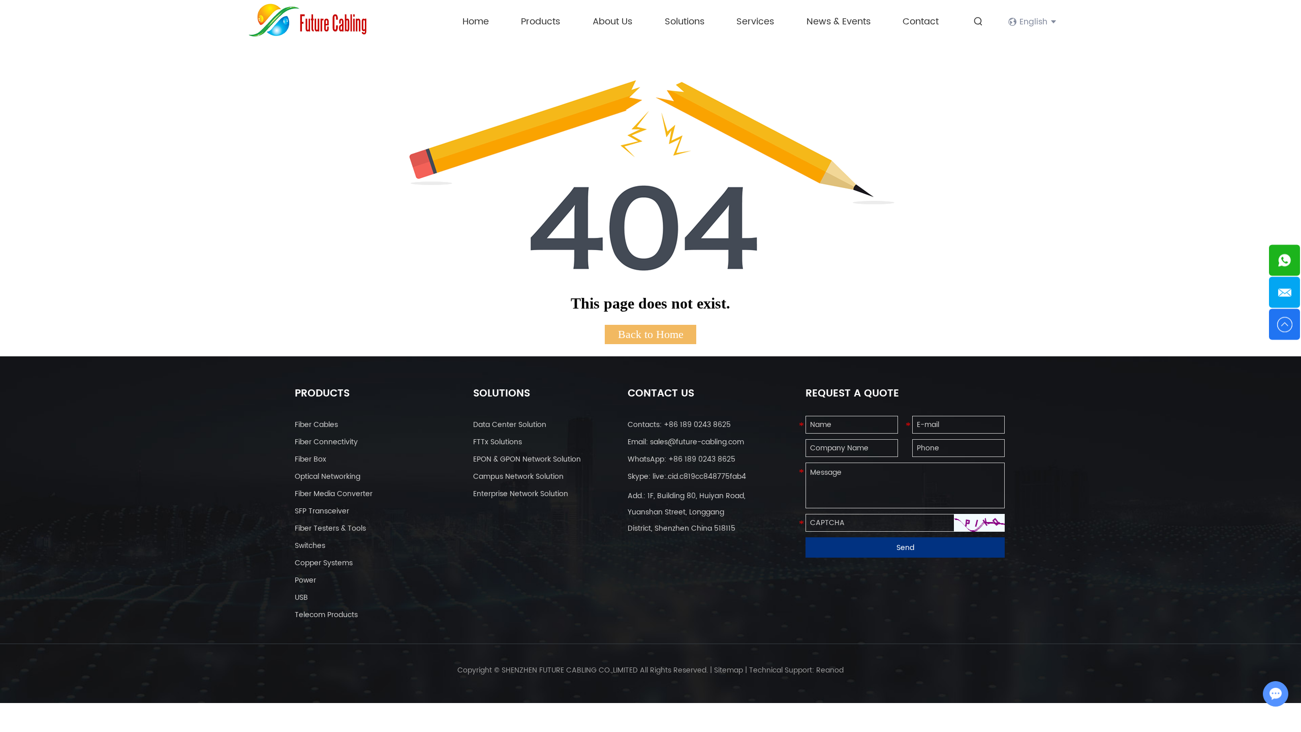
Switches (310, 546)
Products (540, 21)
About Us (612, 21)
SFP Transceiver (322, 511)
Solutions (684, 21)
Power (305, 580)
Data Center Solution (509, 425)
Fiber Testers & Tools (330, 528)
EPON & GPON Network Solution (527, 459)
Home (475, 21)
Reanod (830, 670)
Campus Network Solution (518, 476)
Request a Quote (852, 393)
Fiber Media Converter (334, 494)
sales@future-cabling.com (697, 442)
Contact (921, 21)
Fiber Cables (316, 425)
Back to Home (651, 334)
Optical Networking (327, 476)
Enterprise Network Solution (520, 494)
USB (301, 597)
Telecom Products (326, 615)
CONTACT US (661, 393)
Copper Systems (324, 563)
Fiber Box (310, 459)
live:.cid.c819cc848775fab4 (699, 476)
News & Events (839, 21)
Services (755, 21)
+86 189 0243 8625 (701, 459)
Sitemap (728, 670)
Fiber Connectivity (326, 442)
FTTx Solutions (497, 442)
